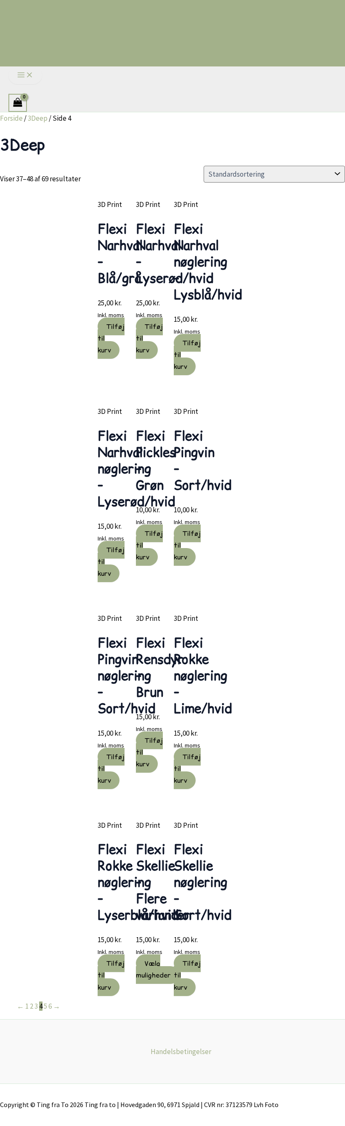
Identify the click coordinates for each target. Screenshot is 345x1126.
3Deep (38, 118)
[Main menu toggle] (25, 75)
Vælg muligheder (153, 969)
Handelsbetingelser (181, 1051)
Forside (11, 118)
